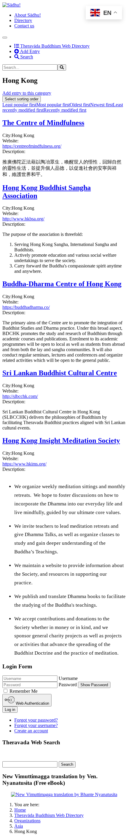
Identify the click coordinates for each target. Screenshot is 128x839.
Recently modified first (64, 110)
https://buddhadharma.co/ (26, 307)
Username (68, 678)
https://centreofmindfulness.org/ (31, 146)
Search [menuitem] (26, 56)
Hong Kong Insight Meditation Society (61, 440)
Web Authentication (32, 703)
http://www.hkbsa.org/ (23, 218)
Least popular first (19, 104)
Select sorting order (21, 99)
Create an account (31, 730)
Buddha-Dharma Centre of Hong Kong (61, 284)
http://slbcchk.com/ (20, 396)
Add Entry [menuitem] (29, 51)
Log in (10, 709)
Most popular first (53, 104)
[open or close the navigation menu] (4, 37)
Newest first (101, 104)
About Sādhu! (27, 15)
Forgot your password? (36, 720)
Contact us (24, 25)
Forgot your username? (36, 725)
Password (68, 684)
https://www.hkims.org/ (24, 463)
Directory (23, 20)
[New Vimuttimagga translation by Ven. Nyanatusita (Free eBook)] (64, 794)
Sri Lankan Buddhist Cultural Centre (59, 373)
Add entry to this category (26, 93)
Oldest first (80, 104)
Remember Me (24, 691)
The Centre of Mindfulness (43, 123)
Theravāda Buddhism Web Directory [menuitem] (52, 46)
